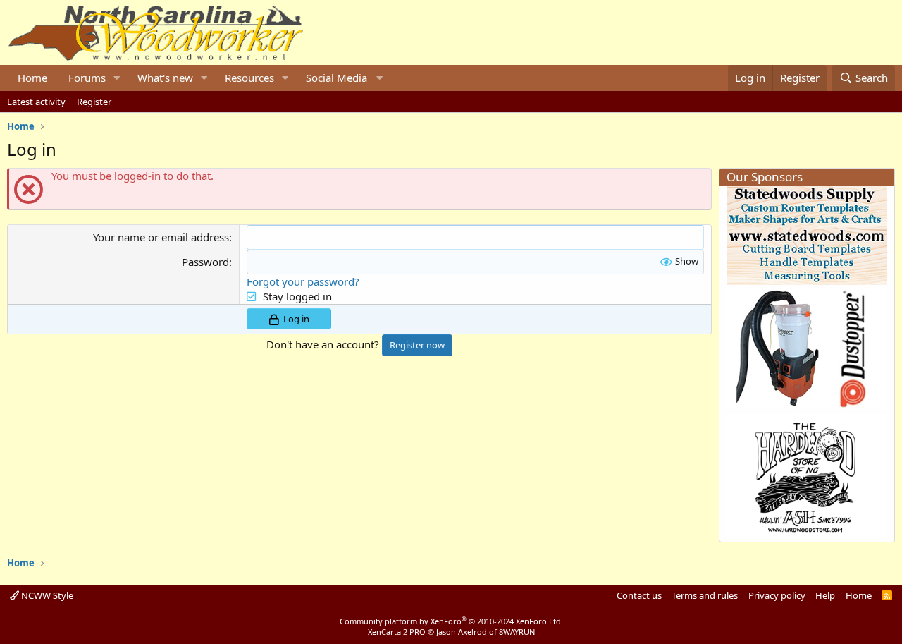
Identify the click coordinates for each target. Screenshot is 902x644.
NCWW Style (46, 595)
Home (32, 78)
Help (825, 595)
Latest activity (36, 101)
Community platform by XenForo (451, 621)
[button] (117, 78)
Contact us (639, 595)
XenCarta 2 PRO (397, 631)
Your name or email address (161, 237)
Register (94, 101)
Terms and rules (705, 595)
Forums (87, 78)
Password (205, 262)
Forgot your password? (303, 281)
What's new (165, 78)
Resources (249, 78)
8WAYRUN (517, 631)
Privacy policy (776, 595)
